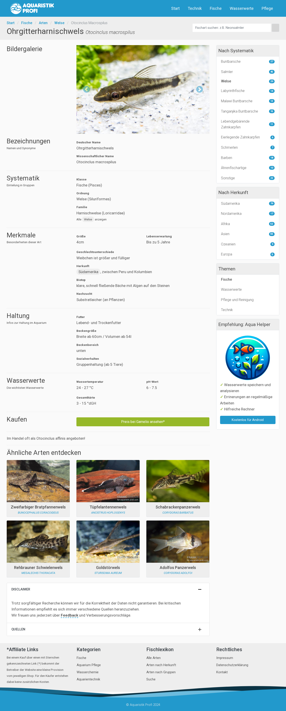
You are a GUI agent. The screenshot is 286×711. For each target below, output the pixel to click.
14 (271, 91)
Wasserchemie (88, 672)
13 (271, 101)
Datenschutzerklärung (232, 665)
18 (271, 157)
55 (271, 233)
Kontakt (222, 672)
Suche (151, 679)
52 (271, 223)
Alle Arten (153, 658)
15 (271, 111)
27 (271, 61)
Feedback (69, 615)
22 (271, 178)
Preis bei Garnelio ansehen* (143, 422)
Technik (195, 8)
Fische (216, 8)
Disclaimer (20, 589)
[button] (86, 89)
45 (271, 71)
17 (271, 213)
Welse (59, 23)
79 (271, 203)
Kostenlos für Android (248, 420)
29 (271, 81)
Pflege (267, 8)
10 (271, 167)
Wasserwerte (242, 8)
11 (271, 124)
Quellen (18, 629)
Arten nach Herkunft (161, 665)
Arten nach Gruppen (161, 672)
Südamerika (88, 272)
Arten (43, 23)
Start (175, 8)
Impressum (224, 658)
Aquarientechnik (88, 679)
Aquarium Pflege (89, 665)
